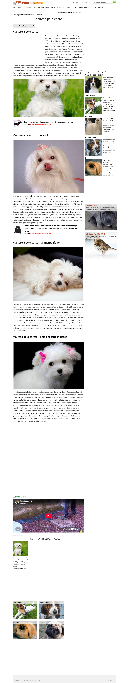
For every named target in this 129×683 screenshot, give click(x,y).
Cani (14, 7)
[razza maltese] (20, 548)
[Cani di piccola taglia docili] (94, 84)
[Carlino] (51, 630)
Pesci (95, 7)
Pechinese (16, 622)
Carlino (42, 622)
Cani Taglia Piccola (20, 15)
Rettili (68, 7)
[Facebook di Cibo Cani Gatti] (82, 2)
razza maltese (22, 568)
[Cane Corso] (101, 217)
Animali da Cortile (57, 7)
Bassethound (44, 603)
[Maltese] (94, 126)
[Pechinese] (25, 630)
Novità (100, 7)
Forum (76, 2)
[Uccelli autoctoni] (101, 245)
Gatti (20, 7)
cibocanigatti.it (69, 12)
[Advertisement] (35, 12)
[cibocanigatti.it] (28, 3)
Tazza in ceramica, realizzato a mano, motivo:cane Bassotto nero (48, 122)
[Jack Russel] (25, 610)
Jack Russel (17, 603)
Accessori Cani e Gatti (41, 7)
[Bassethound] (51, 610)
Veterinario (28, 7)
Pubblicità (111, 680)
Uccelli (74, 7)
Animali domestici (85, 7)
